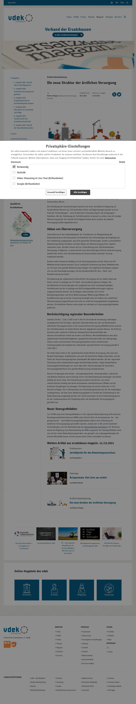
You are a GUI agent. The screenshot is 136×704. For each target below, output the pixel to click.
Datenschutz (110, 158)
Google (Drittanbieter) (28, 184)
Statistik (21, 172)
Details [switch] (122, 162)
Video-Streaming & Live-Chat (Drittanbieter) (40, 178)
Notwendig (23, 167)
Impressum (16, 162)
